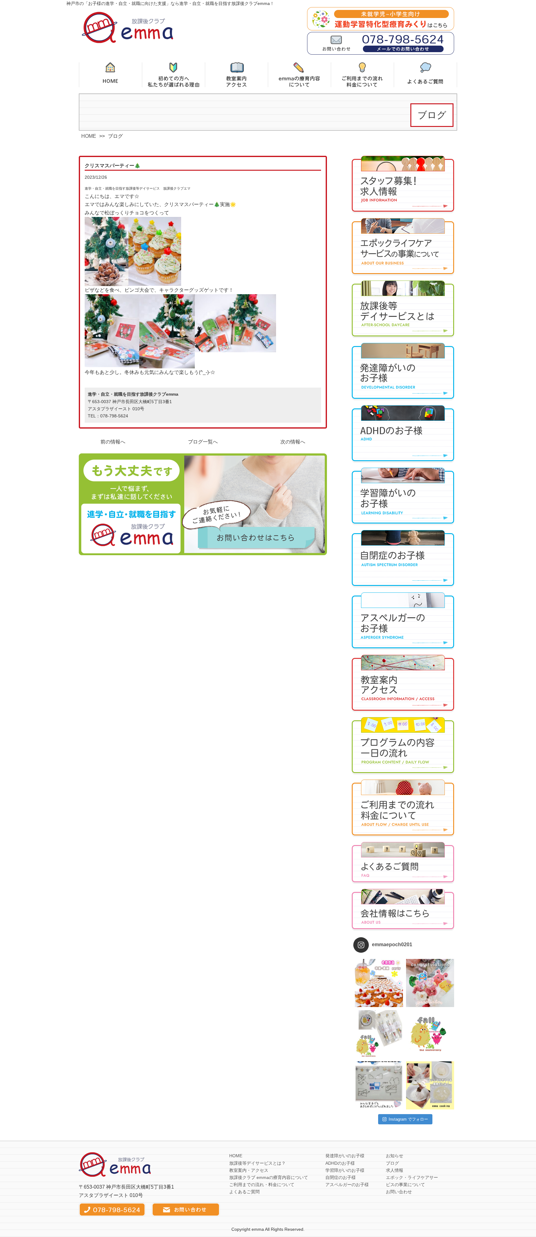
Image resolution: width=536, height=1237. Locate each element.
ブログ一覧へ (203, 441)
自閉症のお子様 (340, 1177)
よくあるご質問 (244, 1191)
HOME (88, 136)
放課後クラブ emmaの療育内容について (268, 1177)
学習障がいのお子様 (344, 1170)
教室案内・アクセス (248, 1170)
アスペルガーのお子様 (347, 1184)
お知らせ (394, 1155)
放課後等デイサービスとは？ (257, 1163)
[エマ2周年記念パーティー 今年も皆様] (379, 1034)
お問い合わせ (399, 1191)
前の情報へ (112, 441)
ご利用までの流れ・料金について (261, 1184)
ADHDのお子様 (340, 1163)
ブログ (392, 1163)
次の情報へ (292, 441)
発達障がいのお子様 (344, 1155)
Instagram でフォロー (408, 1119)
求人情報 (394, 1170)
